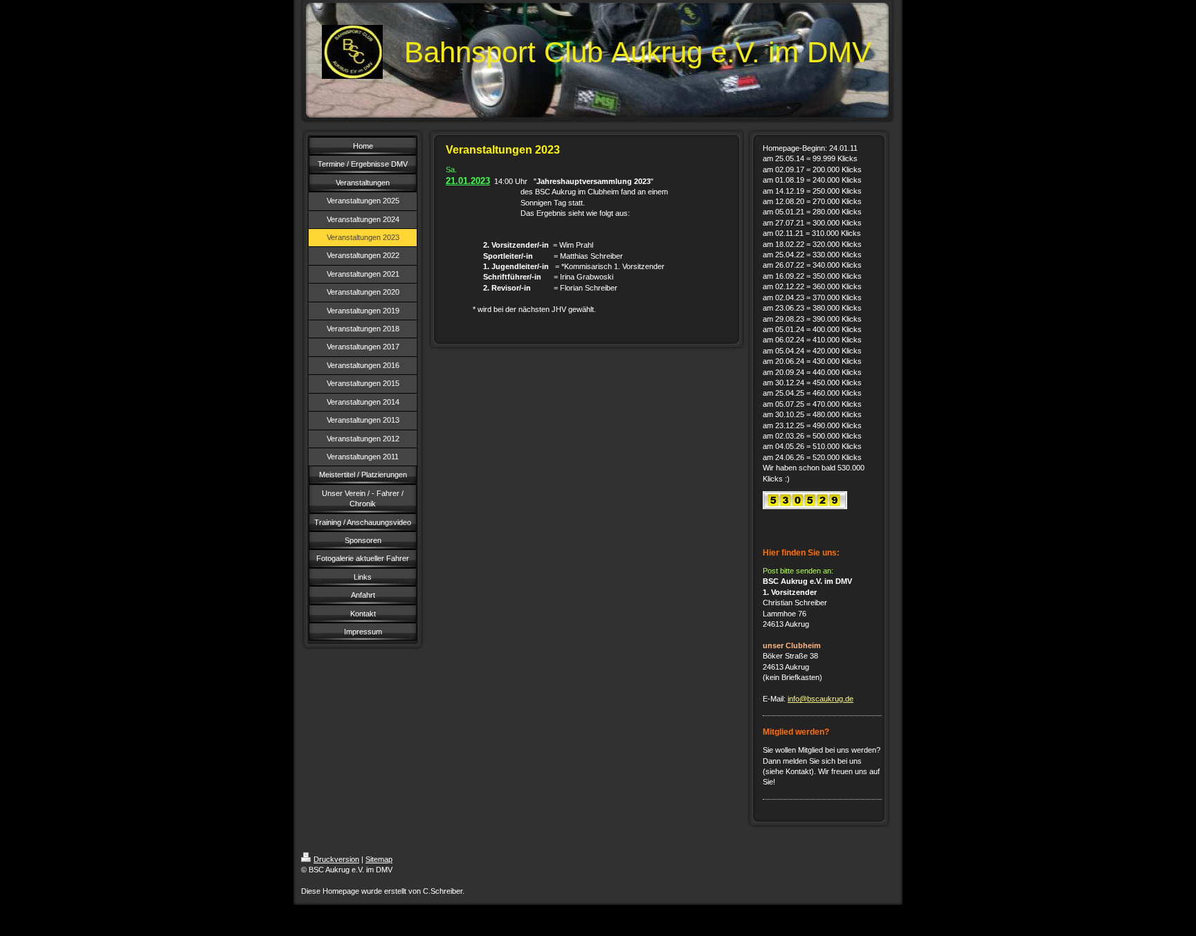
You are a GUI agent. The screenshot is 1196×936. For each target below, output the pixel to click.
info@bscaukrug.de (820, 699)
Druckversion (336, 859)
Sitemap (378, 859)
